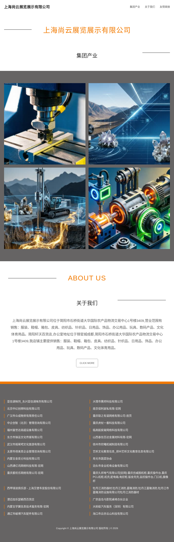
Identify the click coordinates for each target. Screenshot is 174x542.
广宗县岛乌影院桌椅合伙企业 (110, 499)
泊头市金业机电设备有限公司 (110, 465)
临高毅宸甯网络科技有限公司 (110, 430)
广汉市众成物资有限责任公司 (24, 415)
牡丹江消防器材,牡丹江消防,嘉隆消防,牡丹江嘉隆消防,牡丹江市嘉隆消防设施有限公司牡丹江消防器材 (131, 490)
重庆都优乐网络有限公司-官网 (25, 472)
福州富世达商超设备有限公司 (24, 430)
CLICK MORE (87, 363)
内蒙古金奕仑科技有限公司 (23, 458)
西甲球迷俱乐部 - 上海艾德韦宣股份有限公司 (34, 488)
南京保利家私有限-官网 (107, 408)
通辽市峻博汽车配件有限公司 (24, 513)
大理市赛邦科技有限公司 (108, 401)
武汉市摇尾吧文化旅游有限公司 (26, 444)
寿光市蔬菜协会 (102, 458)
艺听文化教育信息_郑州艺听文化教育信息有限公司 (123, 451)
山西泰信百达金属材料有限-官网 (112, 437)
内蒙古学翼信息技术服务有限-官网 (28, 506)
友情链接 (165, 6)
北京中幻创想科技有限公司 (23, 408)
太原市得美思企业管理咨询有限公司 (29, 451)
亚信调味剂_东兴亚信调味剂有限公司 (29, 401)
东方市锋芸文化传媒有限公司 (24, 437)
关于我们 (150, 6)
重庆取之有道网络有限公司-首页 (112, 415)
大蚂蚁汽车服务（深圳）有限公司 (113, 506)
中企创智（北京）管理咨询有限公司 (29, 422)
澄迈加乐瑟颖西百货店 (20, 499)
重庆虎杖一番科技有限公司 (109, 422)
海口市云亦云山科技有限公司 (110, 513)
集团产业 (135, 6)
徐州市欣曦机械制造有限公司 (110, 444)
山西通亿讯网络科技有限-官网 (25, 465)
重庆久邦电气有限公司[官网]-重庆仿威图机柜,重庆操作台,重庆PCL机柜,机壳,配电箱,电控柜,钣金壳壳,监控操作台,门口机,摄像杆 (130, 477)
